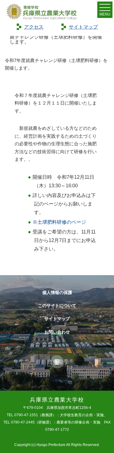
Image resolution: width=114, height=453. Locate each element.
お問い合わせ (57, 332)
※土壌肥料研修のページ (59, 222)
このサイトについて (57, 305)
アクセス (33, 26)
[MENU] (104, 8)
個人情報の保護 (57, 292)
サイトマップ (83, 26)
